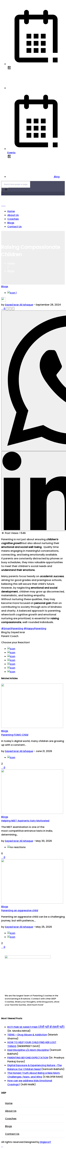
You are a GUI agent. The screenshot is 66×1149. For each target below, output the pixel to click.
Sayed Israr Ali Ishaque (19, 304)
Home (11, 211)
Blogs (10, 223)
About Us (13, 215)
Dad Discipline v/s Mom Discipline (28, 1050)
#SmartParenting (12, 628)
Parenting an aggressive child (19, 910)
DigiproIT (45, 1142)
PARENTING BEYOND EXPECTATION (27, 1057)
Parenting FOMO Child (14, 735)
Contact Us (14, 226)
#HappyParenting (35, 628)
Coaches (13, 219)
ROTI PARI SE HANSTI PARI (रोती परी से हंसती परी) (36, 1027)
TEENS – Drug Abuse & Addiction (27, 1034)
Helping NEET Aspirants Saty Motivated (25, 820)
